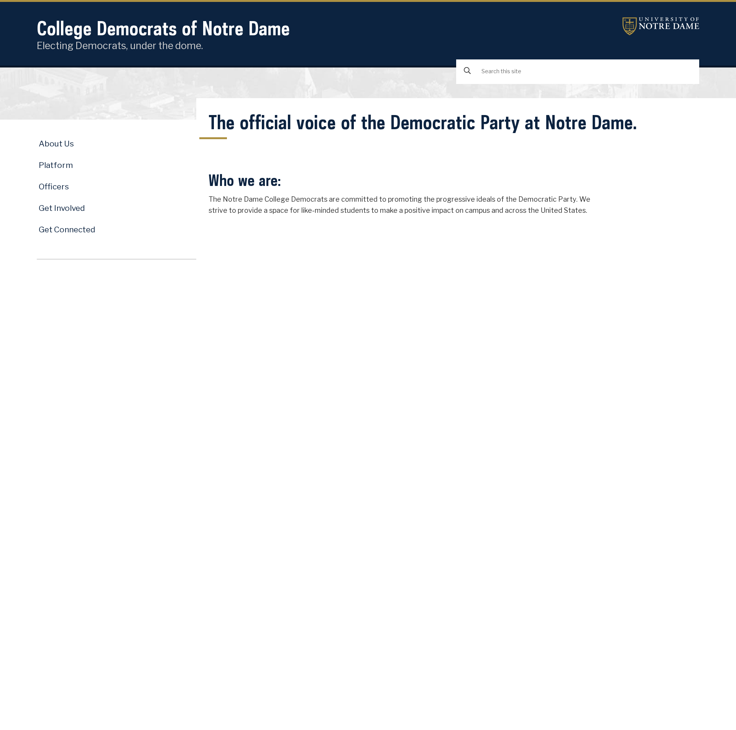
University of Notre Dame (661, 26)
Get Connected (67, 229)
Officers (54, 186)
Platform (56, 165)
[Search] (467, 71)
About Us (56, 143)
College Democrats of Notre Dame (163, 28)
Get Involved (62, 208)
